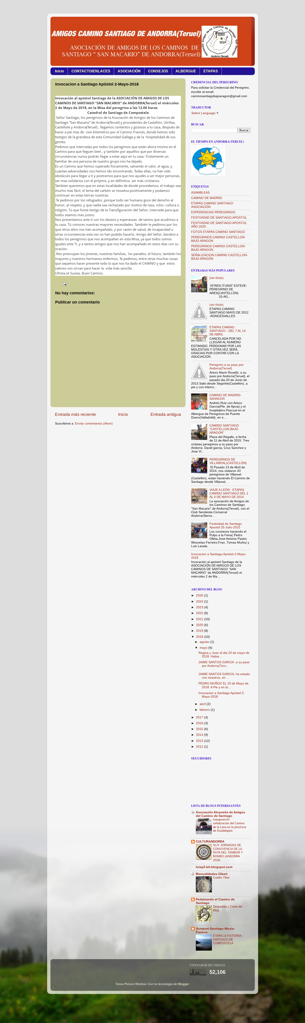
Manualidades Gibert (212, 874)
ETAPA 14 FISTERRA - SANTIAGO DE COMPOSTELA (228, 939)
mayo (204, 647)
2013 (200, 741)
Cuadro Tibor (221, 877)
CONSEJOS (158, 71)
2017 (200, 717)
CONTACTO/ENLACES (90, 71)
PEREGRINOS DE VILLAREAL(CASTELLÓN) (228, 461)
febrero (205, 709)
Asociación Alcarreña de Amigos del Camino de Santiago (220, 814)
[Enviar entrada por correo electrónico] (64, 284)
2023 (200, 607)
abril (203, 704)
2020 (200, 625)
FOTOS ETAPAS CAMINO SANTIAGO (218, 232)
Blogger (183, 984)
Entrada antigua (165, 414)
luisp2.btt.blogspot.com (214, 867)
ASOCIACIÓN (129, 71)
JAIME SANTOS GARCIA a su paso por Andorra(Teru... (224, 664)
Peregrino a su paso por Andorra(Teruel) (226, 366)
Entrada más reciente (75, 414)
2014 (200, 734)
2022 (200, 613)
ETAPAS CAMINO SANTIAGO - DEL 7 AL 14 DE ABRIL (227, 331)
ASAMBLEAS (200, 192)
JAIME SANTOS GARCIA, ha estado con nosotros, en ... (224, 675)
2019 (200, 630)
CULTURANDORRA (210, 841)
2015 (200, 729)
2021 (200, 619)
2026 (200, 595)
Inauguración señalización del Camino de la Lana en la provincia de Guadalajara (229, 825)
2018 (200, 636)
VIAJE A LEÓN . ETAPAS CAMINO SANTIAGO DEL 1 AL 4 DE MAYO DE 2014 (228, 493)
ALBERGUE (185, 71)
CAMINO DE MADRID (206, 198)
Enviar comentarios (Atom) (94, 423)
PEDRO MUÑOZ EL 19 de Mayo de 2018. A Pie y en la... (223, 685)
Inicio (59, 71)
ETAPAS (210, 71)
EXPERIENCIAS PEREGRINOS (213, 212)
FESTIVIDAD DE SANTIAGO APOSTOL (219, 217)
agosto (205, 642)
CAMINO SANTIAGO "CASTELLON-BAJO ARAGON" (224, 429)
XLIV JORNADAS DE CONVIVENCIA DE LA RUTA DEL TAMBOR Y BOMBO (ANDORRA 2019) (228, 852)
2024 (200, 601)
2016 (200, 723)
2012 (200, 746)
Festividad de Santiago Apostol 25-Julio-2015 (225, 525)
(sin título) (216, 278)
